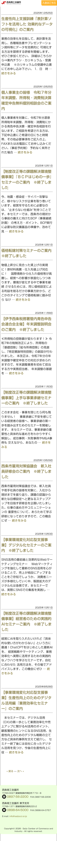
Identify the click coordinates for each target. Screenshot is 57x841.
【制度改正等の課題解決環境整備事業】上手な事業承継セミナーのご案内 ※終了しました (26, 397)
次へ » (20, 771)
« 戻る (10, 771)
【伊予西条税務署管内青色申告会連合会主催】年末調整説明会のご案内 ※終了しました (26, 324)
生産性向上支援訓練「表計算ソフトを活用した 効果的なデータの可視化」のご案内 (27, 24)
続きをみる (8, 73)
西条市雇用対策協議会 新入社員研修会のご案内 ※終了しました (26, 471)
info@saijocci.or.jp (18, 816)
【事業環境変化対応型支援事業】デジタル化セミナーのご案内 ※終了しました (26, 545)
